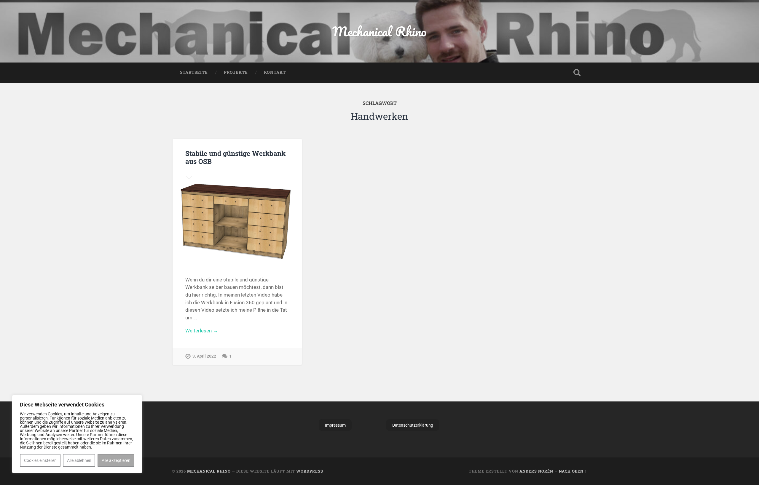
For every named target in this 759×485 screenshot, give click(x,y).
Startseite (194, 72)
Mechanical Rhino (379, 31)
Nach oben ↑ (573, 471)
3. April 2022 (204, 356)
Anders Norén (536, 471)
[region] (77, 434)
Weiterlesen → (201, 331)
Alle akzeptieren (116, 460)
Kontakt (275, 72)
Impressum (335, 425)
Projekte (236, 72)
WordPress (309, 471)
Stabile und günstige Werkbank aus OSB (235, 157)
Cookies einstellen (40, 460)
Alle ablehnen (79, 460)
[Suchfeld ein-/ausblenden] (577, 73)
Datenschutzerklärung (412, 425)
